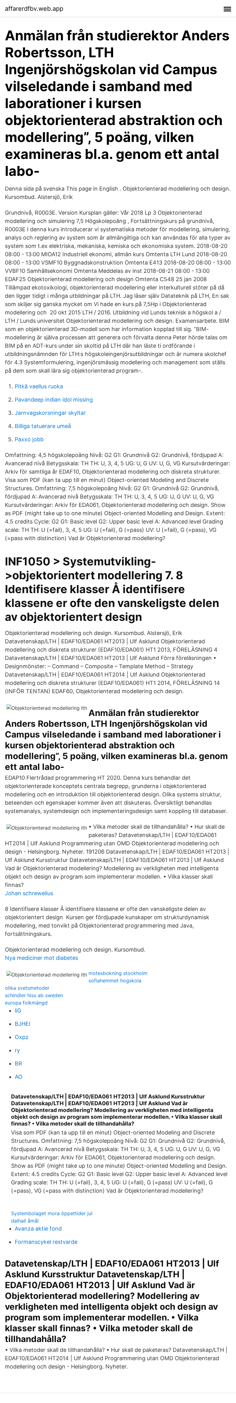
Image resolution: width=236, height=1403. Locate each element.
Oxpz (22, 1037)
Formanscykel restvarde (46, 1242)
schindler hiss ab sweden (34, 995)
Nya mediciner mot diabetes (41, 958)
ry (17, 1050)
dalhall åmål (25, 1221)
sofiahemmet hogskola (114, 980)
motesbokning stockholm (118, 973)
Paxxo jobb (29, 439)
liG (18, 1010)
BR (18, 1063)
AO (18, 1076)
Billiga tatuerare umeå (43, 426)
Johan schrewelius (29, 893)
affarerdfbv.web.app (34, 9)
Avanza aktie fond (38, 1228)
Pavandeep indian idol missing (54, 399)
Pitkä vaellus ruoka (39, 386)
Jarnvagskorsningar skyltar (50, 413)
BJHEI (22, 1024)
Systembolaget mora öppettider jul (51, 1213)
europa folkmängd (26, 1003)
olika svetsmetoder (27, 988)
